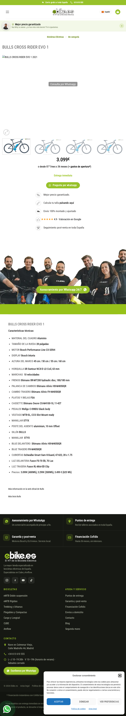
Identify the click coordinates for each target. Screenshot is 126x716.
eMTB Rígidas (10, 601)
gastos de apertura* (80, 166)
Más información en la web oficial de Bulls (26, 489)
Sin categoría (73, 37)
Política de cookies (78, 709)
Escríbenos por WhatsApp (23, 670)
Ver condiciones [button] (121, 26)
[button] (119, 675)
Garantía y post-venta (76, 601)
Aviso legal (93, 709)
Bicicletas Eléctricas (55, 37)
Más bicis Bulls (14, 496)
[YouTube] (23, 580)
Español (107, 12)
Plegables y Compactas (15, 612)
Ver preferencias (109, 701)
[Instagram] (7, 580)
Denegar (84, 701)
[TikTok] (31, 580)
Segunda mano (72, 629)
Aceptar (58, 701)
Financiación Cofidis (75, 606)
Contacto (69, 618)
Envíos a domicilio (74, 612)
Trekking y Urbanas (13, 606)
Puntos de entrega (74, 595)
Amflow (7, 629)
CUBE (6, 623)
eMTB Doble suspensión (16, 595)
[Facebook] (15, 580)
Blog (67, 623)
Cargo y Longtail (12, 618)
